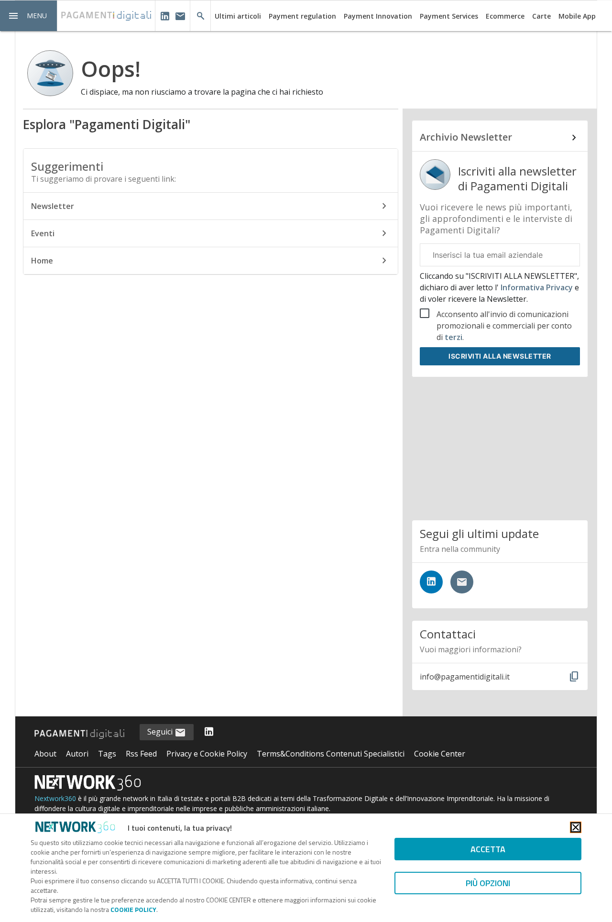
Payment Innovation (378, 16)
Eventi (43, 233)
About (45, 753)
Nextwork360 (55, 798)
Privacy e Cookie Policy (206, 753)
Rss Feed (141, 753)
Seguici (161, 731)
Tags (107, 753)
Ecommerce (505, 16)
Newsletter (52, 206)
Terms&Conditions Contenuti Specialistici (330, 753)
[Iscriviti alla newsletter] (461, 582)
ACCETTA (487, 849)
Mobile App (577, 16)
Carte (541, 16)
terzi (453, 337)
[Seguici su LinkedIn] (431, 582)
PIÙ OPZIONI (488, 883)
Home (42, 260)
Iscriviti (499, 356)
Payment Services (449, 16)
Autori (77, 753)
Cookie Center (439, 753)
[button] (28, 15)
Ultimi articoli (238, 16)
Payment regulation (302, 16)
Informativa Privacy (537, 287)
